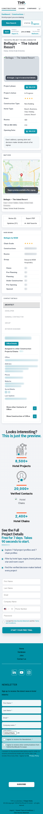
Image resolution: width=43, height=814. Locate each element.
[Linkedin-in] (14, 672)
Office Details (11, 343)
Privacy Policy (34, 756)
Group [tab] (7, 323)
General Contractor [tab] (14, 317)
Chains (21, 8)
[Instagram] (29, 672)
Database (21, 652)
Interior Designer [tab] (12, 329)
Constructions (9, 8)
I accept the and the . (22, 622)
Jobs (21, 655)
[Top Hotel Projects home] (21, 3)
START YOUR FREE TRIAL (21, 630)
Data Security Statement (21, 621)
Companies (32, 8)
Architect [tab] (9, 305)
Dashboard (6, 14)
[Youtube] (21, 672)
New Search (11, 23)
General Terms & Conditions (24, 810)
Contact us (21, 659)
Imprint (12, 810)
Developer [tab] (9, 311)
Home (21, 649)
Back (7, 32)
